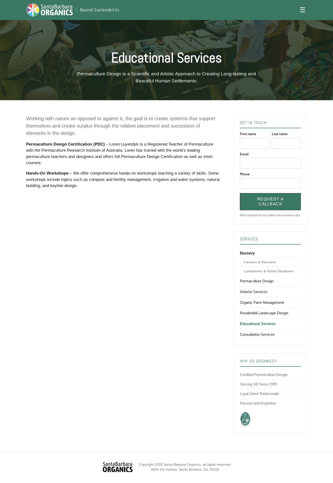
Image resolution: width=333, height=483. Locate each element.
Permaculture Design (257, 281)
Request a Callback (270, 201)
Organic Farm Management (262, 302)
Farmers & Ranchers (260, 262)
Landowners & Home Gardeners (269, 271)
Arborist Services (253, 292)
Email (244, 154)
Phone (245, 174)
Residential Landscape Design (264, 313)
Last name (279, 134)
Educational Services (258, 324)
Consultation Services (257, 334)
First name (248, 134)
